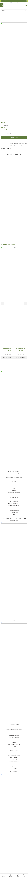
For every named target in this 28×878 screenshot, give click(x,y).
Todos (7, 19)
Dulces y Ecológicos (19, 143)
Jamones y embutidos (5, 346)
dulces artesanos (17, 145)
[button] (1, 5)
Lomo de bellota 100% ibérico (7, 349)
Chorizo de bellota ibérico (20, 349)
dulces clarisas (24, 145)
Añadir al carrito (14, 137)
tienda (22, 0)
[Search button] (26, 11)
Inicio (3, 19)
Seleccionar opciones (7, 357)
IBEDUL (7, 353)
